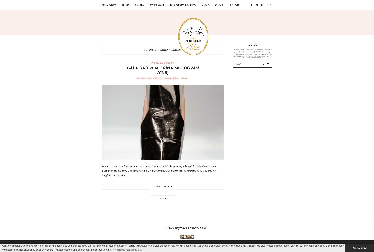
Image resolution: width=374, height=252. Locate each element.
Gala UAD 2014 (154, 78)
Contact (234, 5)
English (219, 5)
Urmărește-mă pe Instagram (187, 228)
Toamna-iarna (171, 78)
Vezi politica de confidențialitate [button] (127, 249)
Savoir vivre (157, 5)
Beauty (125, 5)
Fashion (139, 5)
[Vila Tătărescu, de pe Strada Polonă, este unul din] (192, 237)
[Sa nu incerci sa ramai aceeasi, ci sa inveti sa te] (185, 237)
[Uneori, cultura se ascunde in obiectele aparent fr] (189, 237)
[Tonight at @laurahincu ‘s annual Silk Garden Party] (181, 237)
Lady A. (206, 5)
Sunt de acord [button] (359, 248)
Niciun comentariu (163, 186)
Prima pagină (109, 5)
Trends (185, 78)
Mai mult (163, 198)
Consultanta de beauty (183, 5)
